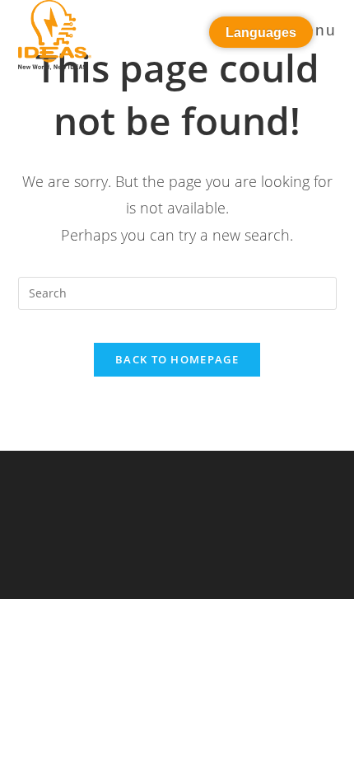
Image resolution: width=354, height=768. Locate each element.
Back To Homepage (177, 359)
